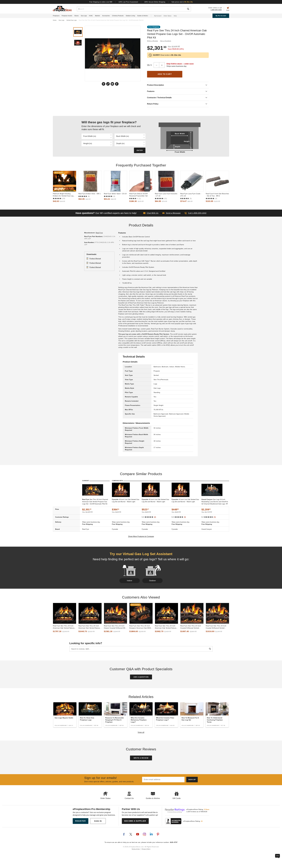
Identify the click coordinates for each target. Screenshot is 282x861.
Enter (140, 150)
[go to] (64, 181)
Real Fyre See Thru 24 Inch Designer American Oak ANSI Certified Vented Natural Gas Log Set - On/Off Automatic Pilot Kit (140, 627)
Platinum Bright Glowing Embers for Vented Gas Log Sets (63, 195)
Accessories (106, 16)
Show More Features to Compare (141, 536)
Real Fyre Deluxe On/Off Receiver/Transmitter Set (138, 195)
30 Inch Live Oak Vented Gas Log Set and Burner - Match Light (155, 500)
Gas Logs (84, 16)
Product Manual (95, 258)
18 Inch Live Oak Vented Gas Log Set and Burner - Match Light (125, 500)
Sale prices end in (182, 2)
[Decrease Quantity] (156, 65)
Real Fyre (99, 233)
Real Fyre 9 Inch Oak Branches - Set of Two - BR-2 (217, 195)
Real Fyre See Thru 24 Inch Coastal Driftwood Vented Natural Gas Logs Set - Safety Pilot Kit (217, 627)
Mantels (97, 16)
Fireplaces (56, 16)
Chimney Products (118, 16)
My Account (157, 16)
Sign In (98, 821)
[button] (171, 213)
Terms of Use (136, 849)
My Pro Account (221, 16)
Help (175, 16)
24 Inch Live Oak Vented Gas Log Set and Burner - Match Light (185, 500)
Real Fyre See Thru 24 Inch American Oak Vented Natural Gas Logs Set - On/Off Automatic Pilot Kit (166, 627)
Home (55, 20)
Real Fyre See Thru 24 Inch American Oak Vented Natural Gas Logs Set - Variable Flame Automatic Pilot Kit (64, 627)
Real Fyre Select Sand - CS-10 (115, 194)
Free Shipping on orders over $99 (100, 2)
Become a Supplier (135, 821)
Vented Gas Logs (71, 20)
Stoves (76, 16)
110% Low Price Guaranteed (128, 2)
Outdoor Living (130, 16)
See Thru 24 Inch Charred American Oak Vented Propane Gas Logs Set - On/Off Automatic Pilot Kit (95, 502)
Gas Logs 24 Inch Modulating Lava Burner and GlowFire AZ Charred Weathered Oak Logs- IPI (214, 502)
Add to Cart (165, 74)
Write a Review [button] (152, 41)
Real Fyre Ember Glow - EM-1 (89, 194)
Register (80, 821)
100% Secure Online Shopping (154, 2)
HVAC (91, 16)
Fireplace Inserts (67, 16)
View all (141, 732)
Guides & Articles (142, 16)
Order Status (168, 16)
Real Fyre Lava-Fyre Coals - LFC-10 (190, 195)
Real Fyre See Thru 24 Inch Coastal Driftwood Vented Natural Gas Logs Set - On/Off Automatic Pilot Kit (191, 627)
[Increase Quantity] (162, 65)
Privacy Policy (146, 849)
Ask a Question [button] (165, 41)
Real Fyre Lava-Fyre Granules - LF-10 (166, 195)
